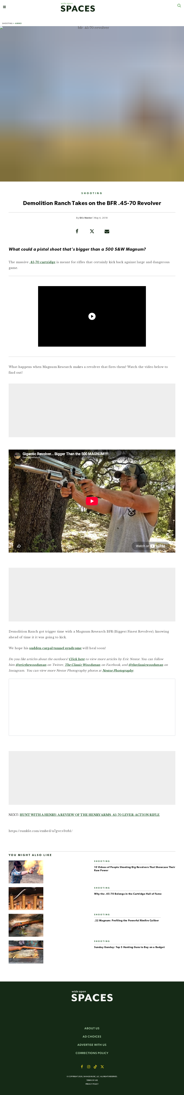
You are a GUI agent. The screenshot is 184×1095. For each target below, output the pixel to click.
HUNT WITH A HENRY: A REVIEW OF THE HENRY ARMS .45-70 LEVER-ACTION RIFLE (90, 815)
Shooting (7, 23)
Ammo (18, 23)
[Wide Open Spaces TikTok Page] (95, 1067)
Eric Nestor (86, 218)
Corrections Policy (92, 1053)
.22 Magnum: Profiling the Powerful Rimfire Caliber (126, 920)
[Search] (179, 5)
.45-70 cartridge (42, 262)
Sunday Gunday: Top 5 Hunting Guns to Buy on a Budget (129, 947)
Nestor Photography (118, 670)
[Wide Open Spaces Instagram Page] (88, 1067)
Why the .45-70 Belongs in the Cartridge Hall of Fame (128, 894)
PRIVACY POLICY (92, 1084)
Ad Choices (92, 1036)
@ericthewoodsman (31, 665)
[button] (4, 7)
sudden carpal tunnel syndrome (55, 648)
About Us (92, 1028)
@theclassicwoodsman (145, 665)
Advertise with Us (92, 1044)
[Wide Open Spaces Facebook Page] (81, 1067)
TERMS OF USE (92, 1080)
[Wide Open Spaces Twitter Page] (102, 1067)
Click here (77, 659)
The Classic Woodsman (82, 665)
